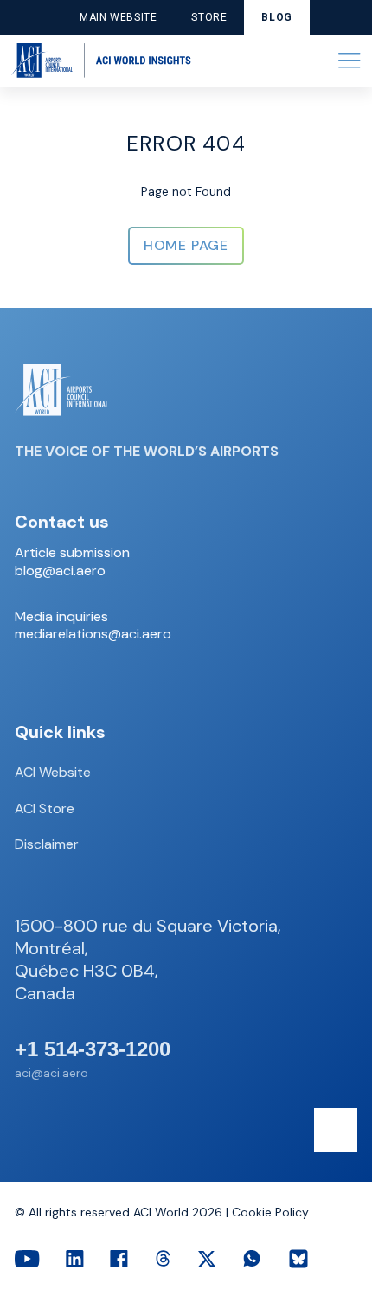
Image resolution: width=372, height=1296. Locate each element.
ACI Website (53, 772)
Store (209, 17)
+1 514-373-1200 (92, 1049)
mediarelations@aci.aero (93, 634)
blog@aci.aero (60, 571)
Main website (118, 17)
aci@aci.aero (51, 1073)
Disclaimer (47, 844)
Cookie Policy (270, 1212)
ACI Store (44, 808)
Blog (276, 17)
